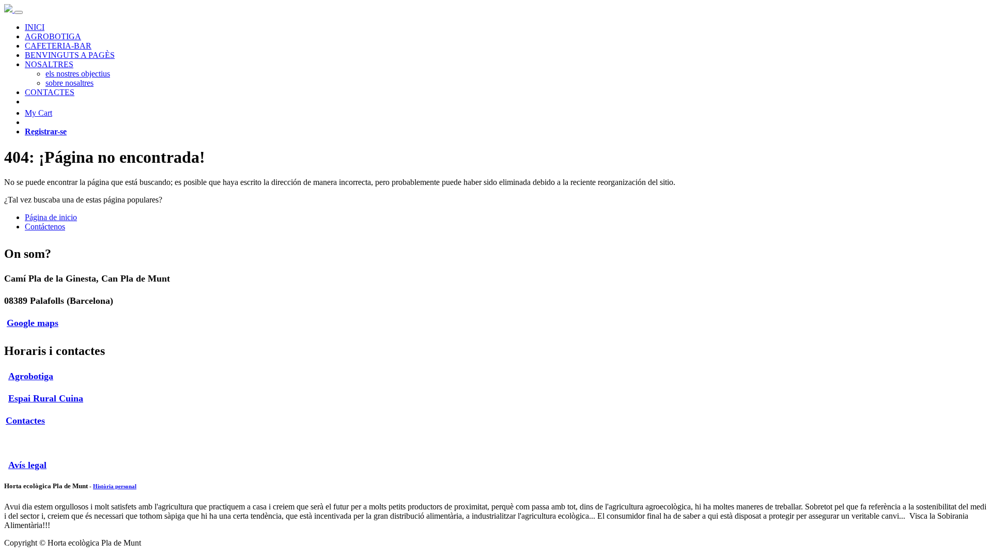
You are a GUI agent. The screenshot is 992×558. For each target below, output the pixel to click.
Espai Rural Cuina (45, 398)
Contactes (25, 420)
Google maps (32, 323)
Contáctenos (45, 226)
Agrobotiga (30, 376)
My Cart (38, 113)
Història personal (114, 486)
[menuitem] (34, 27)
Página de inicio (51, 217)
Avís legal (27, 465)
